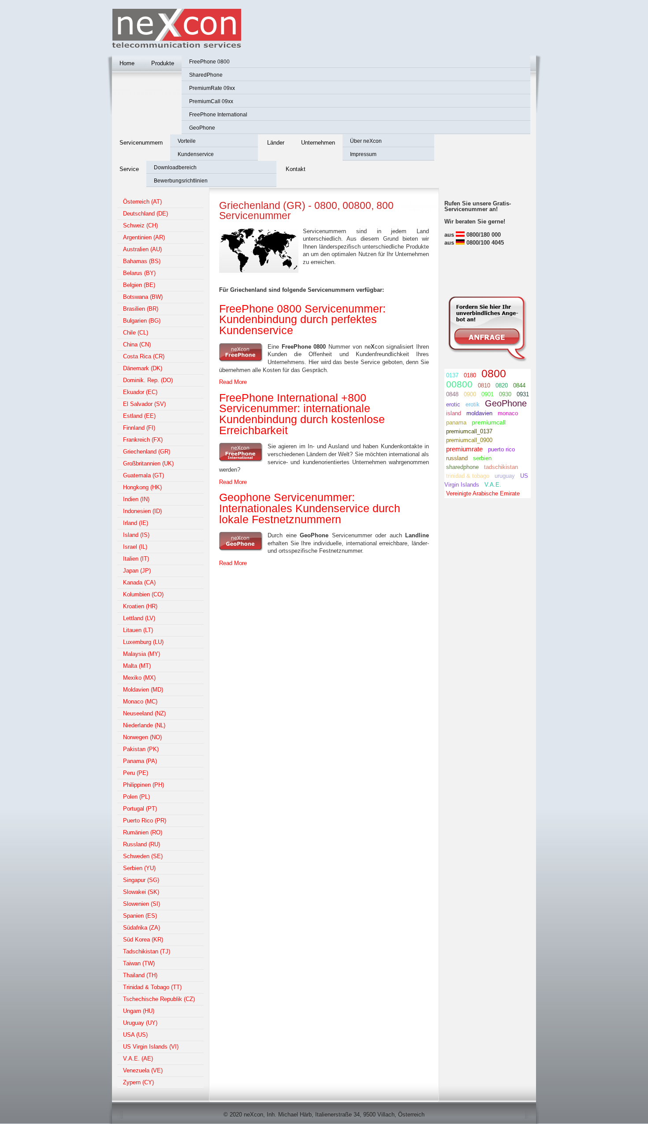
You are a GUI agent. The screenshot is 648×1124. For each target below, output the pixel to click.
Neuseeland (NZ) (144, 713)
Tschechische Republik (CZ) (159, 999)
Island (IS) (136, 535)
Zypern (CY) (138, 1082)
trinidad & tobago (467, 476)
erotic (453, 404)
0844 (519, 385)
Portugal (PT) (140, 808)
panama (456, 422)
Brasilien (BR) (140, 308)
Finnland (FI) (139, 427)
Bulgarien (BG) (141, 320)
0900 (470, 394)
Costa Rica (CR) (143, 356)
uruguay (505, 476)
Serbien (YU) (139, 868)
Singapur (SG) (141, 880)
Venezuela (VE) (143, 1070)
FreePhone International (218, 115)
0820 (501, 385)
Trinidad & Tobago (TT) (152, 987)
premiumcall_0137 (469, 431)
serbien (482, 458)
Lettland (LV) (139, 618)
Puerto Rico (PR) (144, 820)
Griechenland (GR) (146, 451)
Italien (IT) (136, 558)
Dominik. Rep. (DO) (148, 380)
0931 (523, 394)
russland (457, 458)
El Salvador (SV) (144, 404)
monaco (508, 413)
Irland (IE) (135, 523)
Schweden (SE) (143, 856)
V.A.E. (492, 484)
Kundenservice (196, 154)
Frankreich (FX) (143, 439)
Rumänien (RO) (142, 832)
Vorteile (187, 141)
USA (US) (135, 1034)
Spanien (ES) (140, 915)
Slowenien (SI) (141, 904)
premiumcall (489, 422)
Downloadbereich (175, 167)
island (453, 413)
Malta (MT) (137, 665)
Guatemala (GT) (143, 475)
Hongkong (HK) (142, 487)
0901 (487, 394)
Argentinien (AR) (144, 237)
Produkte (162, 63)
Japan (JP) (137, 570)
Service (129, 169)
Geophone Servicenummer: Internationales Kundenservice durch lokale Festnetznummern (309, 508)
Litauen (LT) (138, 630)
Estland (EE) (139, 416)
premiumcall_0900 (469, 440)
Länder (275, 142)
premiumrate (464, 449)
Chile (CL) (135, 332)
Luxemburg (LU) (143, 642)
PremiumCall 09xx (211, 101)
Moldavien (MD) (143, 689)
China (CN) (137, 344)
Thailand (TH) (140, 975)
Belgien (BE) (139, 285)
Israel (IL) (135, 546)
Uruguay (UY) (140, 1023)
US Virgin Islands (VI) (151, 1046)
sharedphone (462, 467)
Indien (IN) (136, 499)
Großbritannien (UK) (148, 463)
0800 (493, 373)
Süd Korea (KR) (143, 939)
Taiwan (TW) (139, 963)
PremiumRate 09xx (212, 88)
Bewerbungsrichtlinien (181, 181)
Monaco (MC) (140, 701)
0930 (505, 394)
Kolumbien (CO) (143, 594)
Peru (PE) (135, 773)
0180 (470, 375)
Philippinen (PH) (143, 785)
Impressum (363, 154)
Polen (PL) (136, 796)
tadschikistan (501, 467)
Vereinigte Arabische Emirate (483, 493)
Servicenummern (141, 142)
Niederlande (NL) (144, 725)
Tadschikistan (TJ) (146, 951)
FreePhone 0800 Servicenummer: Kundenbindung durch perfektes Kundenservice (302, 319)
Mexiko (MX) (139, 677)
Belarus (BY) (139, 273)
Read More (233, 382)
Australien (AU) (142, 249)
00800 (459, 384)
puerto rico (501, 449)
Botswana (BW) (143, 297)
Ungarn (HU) (138, 1011)
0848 (452, 394)
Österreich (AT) (142, 201)
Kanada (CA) (139, 582)
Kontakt (295, 169)
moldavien (479, 413)
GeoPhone (202, 128)
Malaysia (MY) (141, 654)
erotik (473, 404)
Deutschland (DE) (145, 213)
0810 (484, 385)
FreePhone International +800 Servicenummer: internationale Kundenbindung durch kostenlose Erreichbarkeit (302, 414)
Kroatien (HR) (140, 606)
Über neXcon (366, 141)
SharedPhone (206, 75)
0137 (452, 375)
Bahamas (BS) (141, 261)
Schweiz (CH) (140, 225)
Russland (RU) (141, 844)
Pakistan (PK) (141, 749)
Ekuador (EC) (140, 392)
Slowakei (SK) (141, 892)
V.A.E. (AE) (138, 1058)
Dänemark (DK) (142, 368)
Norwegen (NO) (142, 737)
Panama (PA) (140, 761)
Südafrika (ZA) (141, 927)
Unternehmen (318, 142)
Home (126, 63)
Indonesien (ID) (142, 511)
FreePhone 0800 (209, 62)
